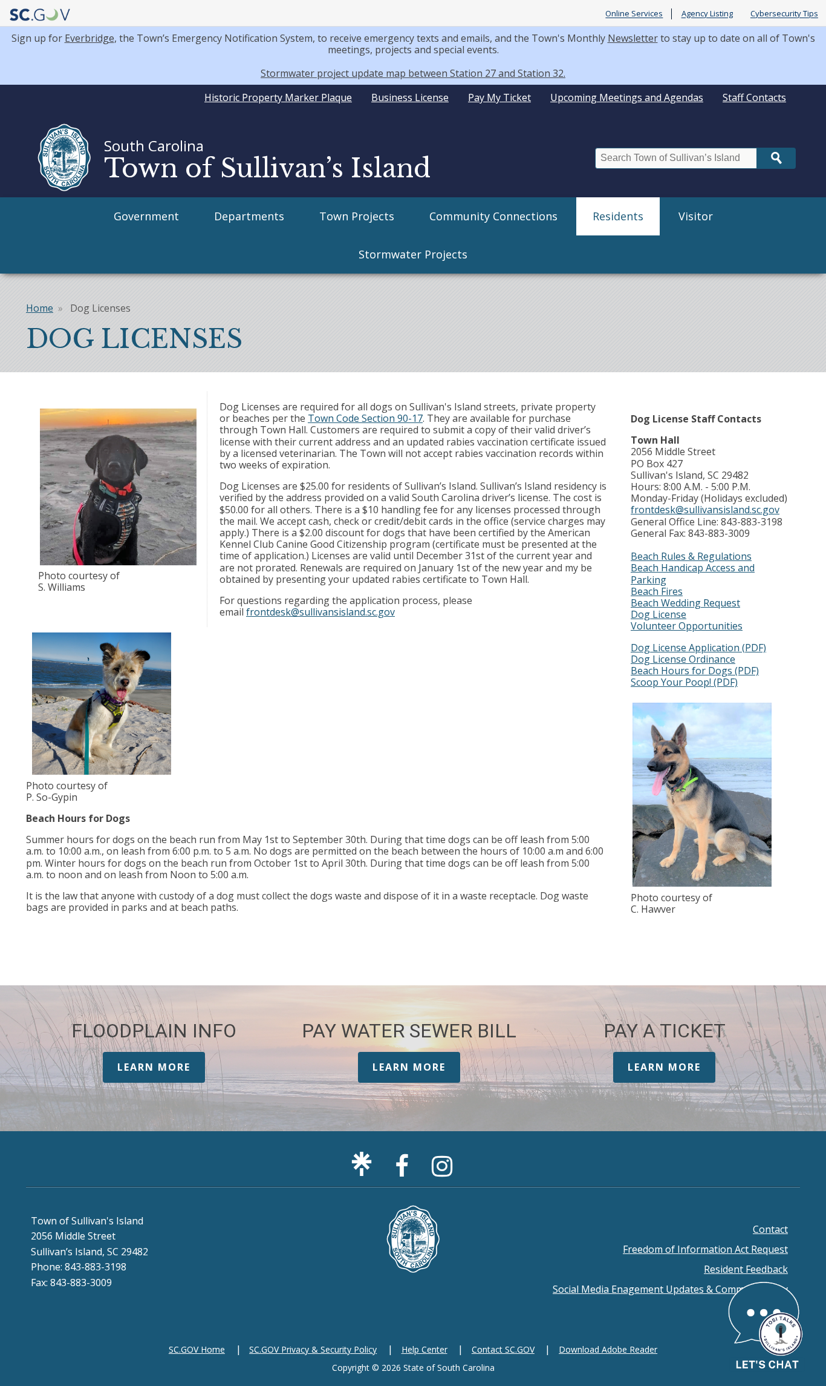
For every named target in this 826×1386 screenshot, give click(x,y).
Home (39, 308)
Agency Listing (707, 13)
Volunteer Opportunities (687, 625)
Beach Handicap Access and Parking (693, 573)
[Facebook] (405, 1171)
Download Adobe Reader (608, 1349)
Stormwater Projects (413, 254)
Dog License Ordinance (683, 659)
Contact (770, 1229)
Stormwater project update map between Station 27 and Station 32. (413, 73)
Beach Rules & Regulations (691, 556)
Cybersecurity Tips (784, 13)
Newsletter (633, 38)
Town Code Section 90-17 (365, 418)
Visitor (695, 216)
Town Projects (356, 216)
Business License (410, 97)
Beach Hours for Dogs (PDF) (695, 670)
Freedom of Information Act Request (705, 1249)
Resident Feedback (746, 1269)
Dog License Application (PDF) (698, 647)
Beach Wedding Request (685, 602)
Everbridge (89, 38)
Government (146, 216)
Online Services (634, 13)
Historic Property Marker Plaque (278, 97)
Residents (618, 216)
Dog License (658, 614)
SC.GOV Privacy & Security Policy (313, 1349)
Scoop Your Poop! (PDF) (684, 682)
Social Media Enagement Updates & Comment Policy (670, 1289)
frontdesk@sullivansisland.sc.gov (320, 612)
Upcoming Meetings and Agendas (626, 97)
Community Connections (493, 216)
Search (776, 158)
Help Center (424, 1349)
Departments (249, 216)
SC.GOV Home (197, 1349)
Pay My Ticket (499, 97)
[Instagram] (445, 1171)
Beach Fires (657, 591)
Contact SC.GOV (503, 1349)
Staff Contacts (754, 97)
